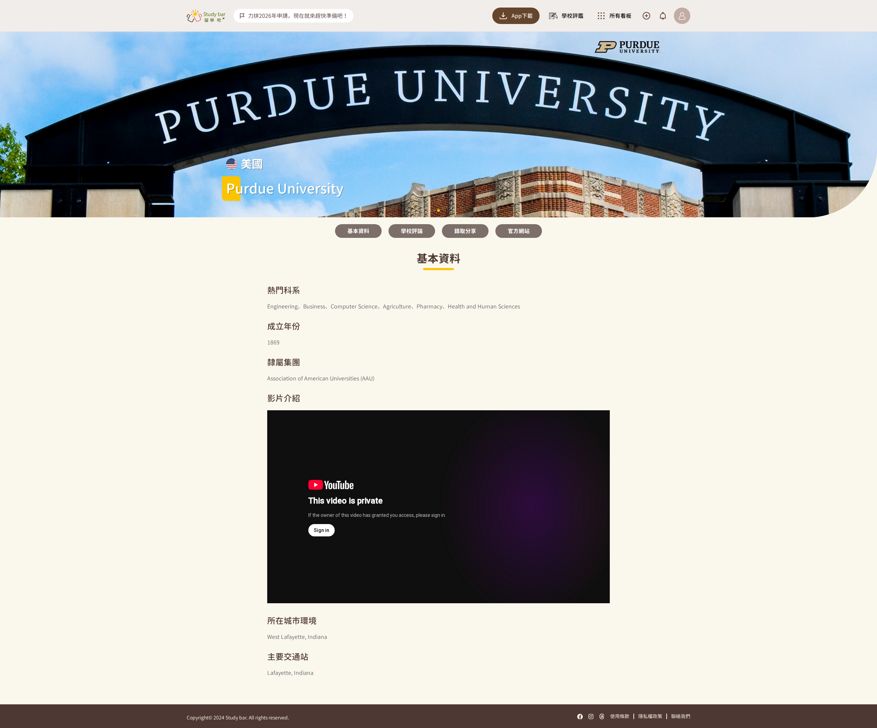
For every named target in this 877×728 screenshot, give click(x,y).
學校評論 (412, 231)
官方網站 (519, 231)
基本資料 (358, 231)
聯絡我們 (680, 716)
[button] (438, 210)
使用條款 (619, 716)
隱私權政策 (650, 716)
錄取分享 (465, 231)
